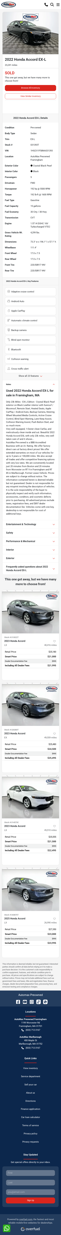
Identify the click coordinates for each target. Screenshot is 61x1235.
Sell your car (30, 1084)
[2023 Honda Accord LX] (30, 611)
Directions (30, 1101)
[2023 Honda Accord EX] (30, 704)
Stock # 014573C (11, 822)
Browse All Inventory (30, 88)
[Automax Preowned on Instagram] (30, 1001)
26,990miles (50, 922)
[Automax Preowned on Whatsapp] (44, 1001)
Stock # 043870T (11, 915)
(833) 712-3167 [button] (33, 1030)
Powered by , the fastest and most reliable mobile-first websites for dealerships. (30, 1221)
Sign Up (30, 1200)
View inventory (30, 1068)
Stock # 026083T (11, 730)
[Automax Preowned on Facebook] (16, 1001)
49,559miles (50, 737)
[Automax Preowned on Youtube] (23, 1001)
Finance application (30, 1109)
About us (30, 1092)
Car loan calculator (30, 1117)
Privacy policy (30, 1133)
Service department (30, 1076)
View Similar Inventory (30, 96)
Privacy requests (30, 1141)
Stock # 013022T (11, 637)
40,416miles (50, 645)
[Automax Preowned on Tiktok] (37, 1001)
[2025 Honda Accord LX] (30, 889)
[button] (46, 5)
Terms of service (30, 1125)
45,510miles (50, 830)
